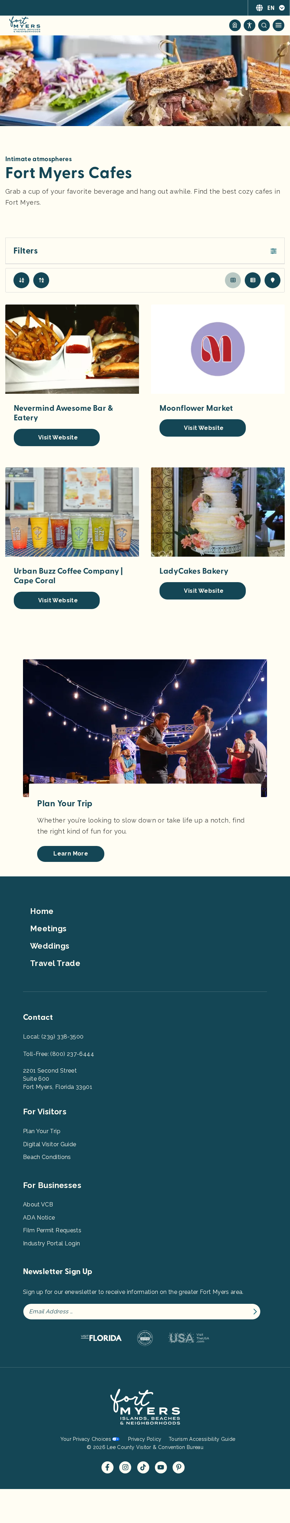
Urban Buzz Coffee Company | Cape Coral (68, 576)
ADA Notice (39, 1217)
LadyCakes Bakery (194, 571)
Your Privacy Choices (85, 1439)
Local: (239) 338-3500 (53, 1036)
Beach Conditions (47, 1157)
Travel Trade (55, 963)
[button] (145, 251)
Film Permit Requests (52, 1230)
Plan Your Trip (41, 1131)
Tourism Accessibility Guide (202, 1439)
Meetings (48, 928)
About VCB (38, 1204)
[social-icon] (235, 25)
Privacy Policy (144, 1439)
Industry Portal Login (51, 1243)
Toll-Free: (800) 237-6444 (58, 1054)
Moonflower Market (196, 408)
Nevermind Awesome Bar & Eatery (63, 413)
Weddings (50, 945)
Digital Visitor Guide (49, 1144)
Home (42, 911)
